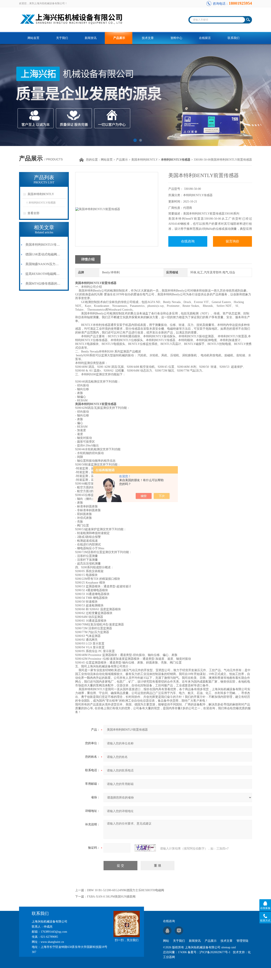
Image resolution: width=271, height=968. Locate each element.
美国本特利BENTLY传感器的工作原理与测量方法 (43, 244)
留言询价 (232, 241)
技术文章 (148, 38)
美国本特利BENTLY (144, 159)
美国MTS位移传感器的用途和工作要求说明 (43, 283)
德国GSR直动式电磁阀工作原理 (43, 254)
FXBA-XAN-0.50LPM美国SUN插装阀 (111, 896)
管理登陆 (242, 940)
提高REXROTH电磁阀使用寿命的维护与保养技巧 (43, 273)
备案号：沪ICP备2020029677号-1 (209, 952)
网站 (166, 940)
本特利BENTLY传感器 (42, 202)
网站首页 (33, 38)
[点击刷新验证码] (145, 847)
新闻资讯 (91, 38)
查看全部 (33, 213)
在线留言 (205, 38)
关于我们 (62, 38)
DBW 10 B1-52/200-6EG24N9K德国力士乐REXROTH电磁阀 (125, 890)
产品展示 (119, 38)
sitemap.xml (228, 947)
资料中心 (176, 38)
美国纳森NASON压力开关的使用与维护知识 (43, 264)
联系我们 (233, 38)
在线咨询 (188, 241)
